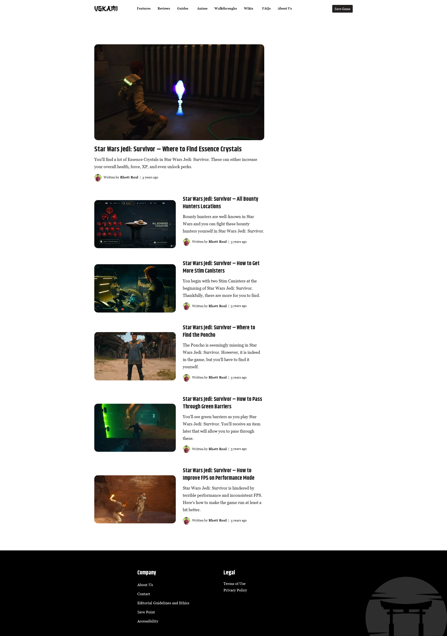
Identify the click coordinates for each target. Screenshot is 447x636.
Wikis (248, 8)
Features (144, 8)
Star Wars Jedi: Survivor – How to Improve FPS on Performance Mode (218, 474)
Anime (202, 8)
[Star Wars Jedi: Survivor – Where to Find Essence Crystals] (179, 92)
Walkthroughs (225, 8)
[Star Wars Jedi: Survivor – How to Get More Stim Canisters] (135, 288)
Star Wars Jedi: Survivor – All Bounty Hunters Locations (220, 203)
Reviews (164, 8)
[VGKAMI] (106, 8)
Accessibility (147, 621)
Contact (143, 594)
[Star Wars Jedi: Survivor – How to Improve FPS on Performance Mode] (135, 499)
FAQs (266, 8)
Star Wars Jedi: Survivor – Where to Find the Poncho (219, 331)
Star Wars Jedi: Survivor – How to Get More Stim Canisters (221, 267)
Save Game (342, 9)
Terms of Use (235, 583)
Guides (182, 8)
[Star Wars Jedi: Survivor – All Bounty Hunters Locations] (135, 224)
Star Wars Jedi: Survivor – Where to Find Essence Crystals (168, 149)
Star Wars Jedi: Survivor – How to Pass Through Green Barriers (222, 403)
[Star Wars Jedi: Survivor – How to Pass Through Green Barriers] (135, 428)
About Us (285, 8)
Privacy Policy (235, 590)
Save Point (146, 612)
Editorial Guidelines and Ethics (163, 603)
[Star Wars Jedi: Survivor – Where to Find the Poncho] (135, 356)
